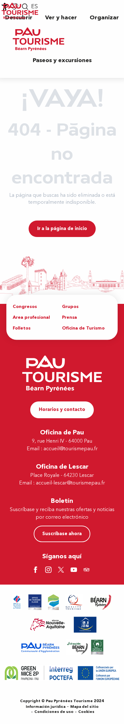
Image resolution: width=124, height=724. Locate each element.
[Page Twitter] (62, 570)
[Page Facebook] (36, 570)
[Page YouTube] (74, 570)
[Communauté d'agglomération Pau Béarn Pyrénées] (40, 647)
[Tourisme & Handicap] (85, 625)
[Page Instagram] (49, 570)
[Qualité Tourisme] (74, 602)
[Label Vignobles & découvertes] (85, 647)
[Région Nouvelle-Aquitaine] (47, 625)
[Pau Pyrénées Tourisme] (38, 39)
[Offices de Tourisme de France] (17, 602)
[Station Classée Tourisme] (53, 602)
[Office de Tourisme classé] (35, 602)
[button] (61, 18)
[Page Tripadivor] (87, 570)
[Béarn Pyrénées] (100, 602)
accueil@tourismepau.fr (71, 448)
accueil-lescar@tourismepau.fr (70, 482)
